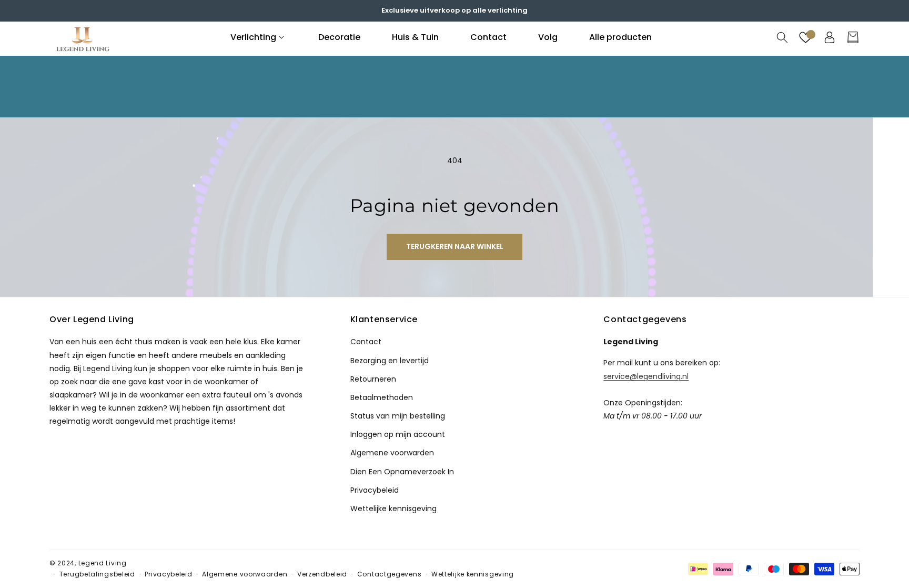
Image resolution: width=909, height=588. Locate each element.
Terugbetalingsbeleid (97, 574)
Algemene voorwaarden (244, 574)
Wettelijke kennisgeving (393, 508)
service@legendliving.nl (646, 376)
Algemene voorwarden (392, 452)
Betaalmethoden (381, 397)
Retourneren (373, 379)
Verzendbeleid (322, 574)
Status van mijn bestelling (397, 416)
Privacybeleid (374, 490)
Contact (365, 341)
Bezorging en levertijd (389, 360)
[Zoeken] (782, 37)
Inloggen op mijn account (397, 434)
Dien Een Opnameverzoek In (402, 471)
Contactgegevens (389, 574)
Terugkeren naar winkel (454, 246)
